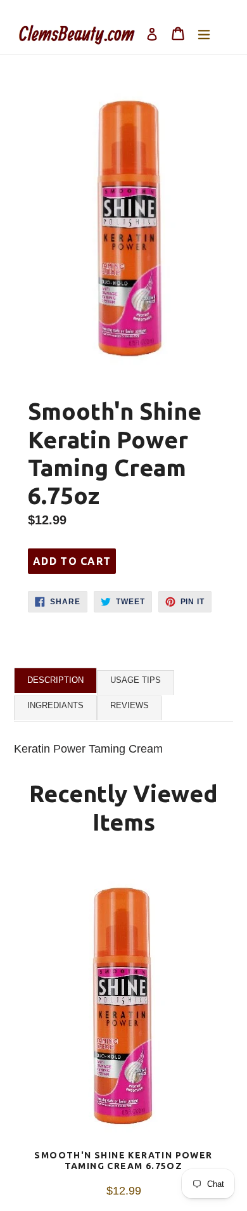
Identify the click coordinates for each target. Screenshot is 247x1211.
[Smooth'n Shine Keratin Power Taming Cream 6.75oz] (123, 1004)
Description (55, 680)
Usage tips (135, 680)
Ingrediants (55, 705)
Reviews (129, 705)
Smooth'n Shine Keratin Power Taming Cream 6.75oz (123, 1160)
